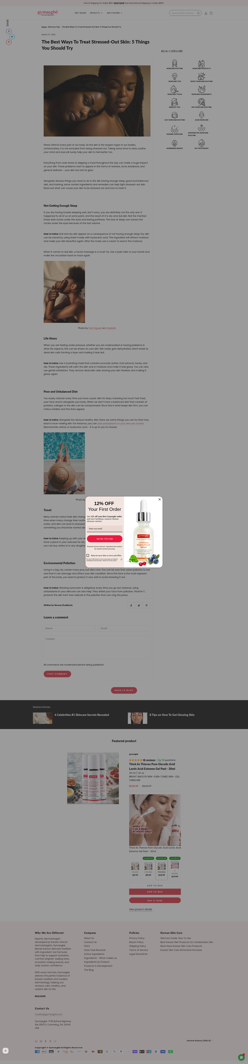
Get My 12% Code (105, 538)
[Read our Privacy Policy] (121, 559)
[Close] (160, 499)
